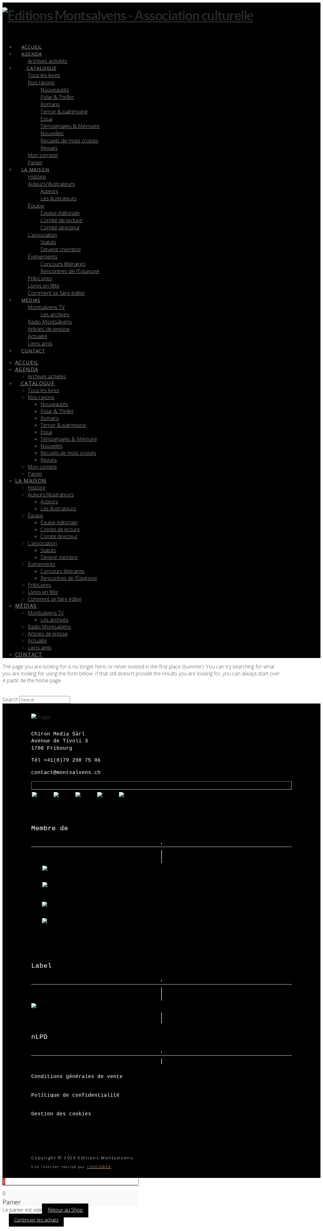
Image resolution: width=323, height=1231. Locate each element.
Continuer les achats (36, 1219)
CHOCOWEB (99, 1166)
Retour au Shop (65, 1209)
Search (10, 699)
